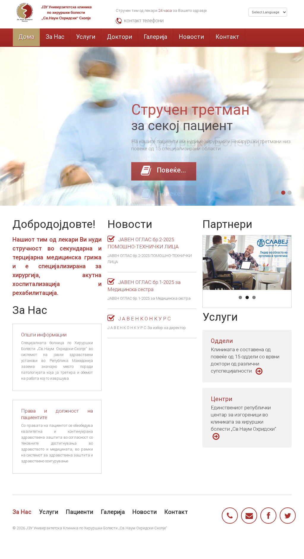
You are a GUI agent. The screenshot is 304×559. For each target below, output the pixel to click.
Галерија (155, 36)
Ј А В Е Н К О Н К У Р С (144, 319)
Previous (223, 263)
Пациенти (79, 511)
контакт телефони (144, 20)
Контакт (227, 36)
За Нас (55, 36)
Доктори (119, 36)
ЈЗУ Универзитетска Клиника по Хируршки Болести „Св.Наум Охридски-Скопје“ (96, 528)
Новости (191, 36)
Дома (26, 36)
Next (270, 263)
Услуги (85, 36)
